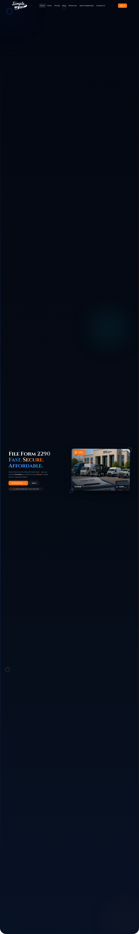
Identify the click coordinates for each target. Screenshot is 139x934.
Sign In (122, 6)
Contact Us (100, 6)
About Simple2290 (87, 6)
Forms (49, 6)
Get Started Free (17, 483)
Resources (73, 6)
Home (42, 6)
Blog (64, 6)
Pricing (57, 6)
